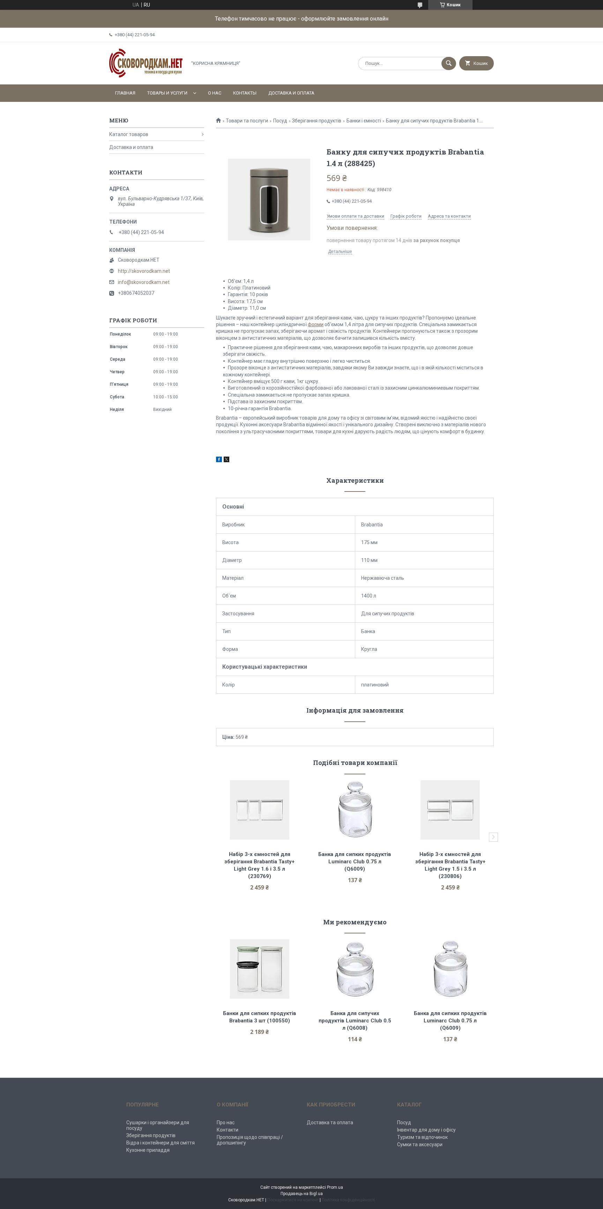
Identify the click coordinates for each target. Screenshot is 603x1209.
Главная (125, 93)
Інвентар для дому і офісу (426, 1130)
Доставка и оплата (291, 93)
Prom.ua (335, 1187)
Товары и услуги (167, 93)
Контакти (227, 1130)
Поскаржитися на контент (293, 1199)
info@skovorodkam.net (144, 282)
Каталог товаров (128, 134)
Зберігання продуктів (316, 120)
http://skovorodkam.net (144, 271)
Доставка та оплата (330, 1122)
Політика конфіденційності (348, 1199)
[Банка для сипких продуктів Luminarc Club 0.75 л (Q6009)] (355, 810)
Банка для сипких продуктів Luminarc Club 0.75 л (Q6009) (355, 861)
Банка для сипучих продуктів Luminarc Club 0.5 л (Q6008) (356, 1020)
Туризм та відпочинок (422, 1137)
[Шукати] (448, 63)
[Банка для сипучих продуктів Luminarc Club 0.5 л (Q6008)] (355, 969)
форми (315, 324)
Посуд (280, 120)
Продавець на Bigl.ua (302, 1193)
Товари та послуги (247, 120)
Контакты (244, 93)
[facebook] (219, 460)
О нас (214, 93)
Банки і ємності (364, 120)
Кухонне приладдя (148, 1150)
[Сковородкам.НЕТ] (146, 75)
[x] (226, 460)
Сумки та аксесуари (419, 1144)
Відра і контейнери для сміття (160, 1143)
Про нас (225, 1122)
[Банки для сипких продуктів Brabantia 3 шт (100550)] (259, 969)
